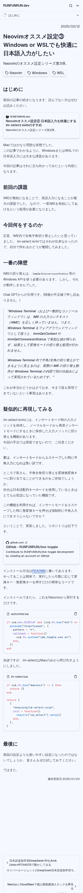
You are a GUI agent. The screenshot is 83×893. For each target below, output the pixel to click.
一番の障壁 (15, 263)
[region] (41, 635)
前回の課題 (15, 187)
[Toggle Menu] (77, 5)
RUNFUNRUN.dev (16, 5)
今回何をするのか (23, 225)
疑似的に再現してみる (28, 409)
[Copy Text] (75, 613)
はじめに (13, 89)
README (38, 571)
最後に (10, 744)
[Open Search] (70, 5)
